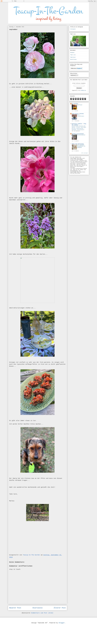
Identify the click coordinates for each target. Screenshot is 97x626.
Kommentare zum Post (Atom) (42, 613)
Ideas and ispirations (78, 143)
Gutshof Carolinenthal (78, 133)
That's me (72, 54)
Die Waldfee (75, 103)
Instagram (72, 29)
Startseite (37, 608)
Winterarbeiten (81, 134)
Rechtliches (73, 59)
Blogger (62, 623)
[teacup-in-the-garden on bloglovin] (76, 69)
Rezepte (72, 52)
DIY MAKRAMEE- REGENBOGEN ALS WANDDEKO (81, 146)
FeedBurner (83, 90)
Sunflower (79, 104)
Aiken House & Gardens (78, 113)
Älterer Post (60, 608)
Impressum (72, 57)
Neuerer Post (15, 608)
